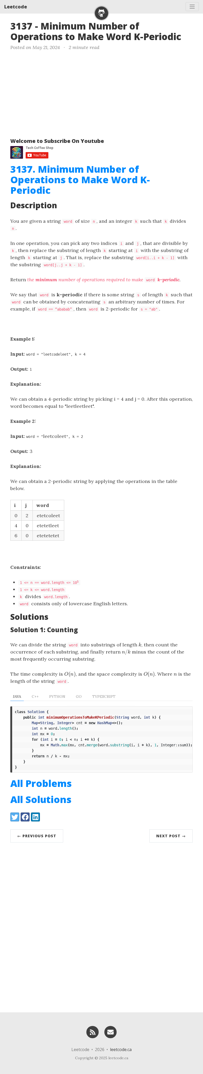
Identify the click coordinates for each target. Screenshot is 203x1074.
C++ (35, 696)
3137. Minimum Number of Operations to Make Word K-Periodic (80, 180)
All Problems (41, 783)
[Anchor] (187, 36)
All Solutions (40, 799)
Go (79, 696)
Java (17, 696)
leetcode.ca (121, 1049)
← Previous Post (36, 835)
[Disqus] (101, 926)
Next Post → (171, 835)
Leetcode (15, 6)
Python (57, 696)
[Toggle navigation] (192, 6)
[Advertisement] (101, 93)
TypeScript (104, 696)
